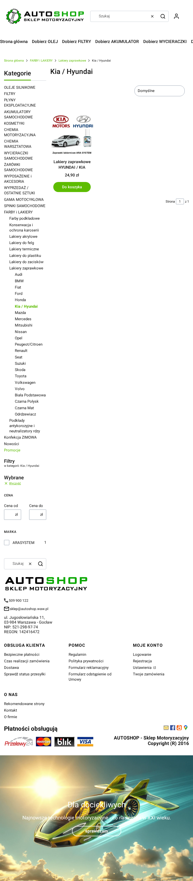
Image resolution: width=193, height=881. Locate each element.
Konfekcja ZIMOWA (20, 437)
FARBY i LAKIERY (41, 60)
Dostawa (11, 667)
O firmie (10, 717)
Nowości (11, 444)
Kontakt (10, 710)
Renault (21, 350)
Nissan (21, 332)
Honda (20, 300)
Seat (18, 357)
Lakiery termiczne (24, 249)
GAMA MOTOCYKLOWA (24, 199)
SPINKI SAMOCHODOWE (24, 206)
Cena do (36, 505)
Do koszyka (72, 187)
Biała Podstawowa (30, 395)
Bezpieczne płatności (21, 654)
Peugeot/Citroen (28, 344)
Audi (18, 274)
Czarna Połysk (27, 401)
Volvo (20, 389)
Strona (170, 201)
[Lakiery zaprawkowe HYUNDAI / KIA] (72, 134)
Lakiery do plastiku (25, 255)
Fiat (18, 287)
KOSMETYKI (14, 123)
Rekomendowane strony (24, 704)
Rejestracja (142, 661)
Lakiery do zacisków (26, 262)
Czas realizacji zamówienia (27, 661)
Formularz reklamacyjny (89, 667)
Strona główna (14, 60)
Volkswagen (25, 382)
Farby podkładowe (24, 218)
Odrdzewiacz (25, 414)
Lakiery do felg (21, 243)
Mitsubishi (23, 325)
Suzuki (20, 363)
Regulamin (77, 654)
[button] (162, 16)
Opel (18, 338)
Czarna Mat (24, 408)
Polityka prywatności (86, 661)
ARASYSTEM (23, 542)
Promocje (12, 450)
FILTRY (9, 93)
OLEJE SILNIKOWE (19, 87)
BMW (19, 281)
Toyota (20, 376)
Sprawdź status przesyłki (24, 674)
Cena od (11, 505)
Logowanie (142, 654)
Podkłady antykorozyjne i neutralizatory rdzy (24, 425)
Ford (18, 293)
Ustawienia (143, 667)
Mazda (20, 312)
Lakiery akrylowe (23, 236)
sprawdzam (96, 830)
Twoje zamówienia (148, 674)
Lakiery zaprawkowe (72, 60)
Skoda (20, 369)
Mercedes (23, 319)
